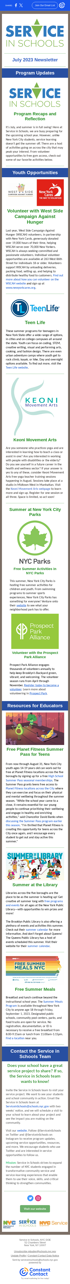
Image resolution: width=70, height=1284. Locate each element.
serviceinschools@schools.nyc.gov (39, 1260)
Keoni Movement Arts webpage (30, 489)
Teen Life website (17, 367)
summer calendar (37, 929)
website (21, 605)
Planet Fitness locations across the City (30, 788)
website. (22, 1130)
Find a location (15, 1038)
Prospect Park (38, 693)
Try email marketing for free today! (35, 1278)
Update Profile (18, 1255)
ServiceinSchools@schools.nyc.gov (27, 1106)
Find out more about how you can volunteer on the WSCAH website (34, 279)
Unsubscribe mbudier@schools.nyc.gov (35, 1251)
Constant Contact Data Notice (43, 1255)
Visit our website (35, 1208)
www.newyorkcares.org (20, 287)
